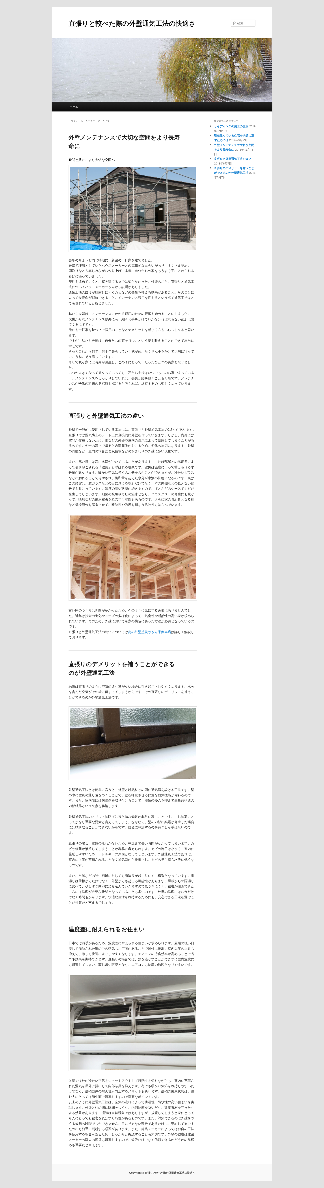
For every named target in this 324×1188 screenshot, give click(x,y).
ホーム (74, 106)
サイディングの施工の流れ (231, 126)
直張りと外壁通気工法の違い (106, 415)
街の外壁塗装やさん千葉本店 (149, 631)
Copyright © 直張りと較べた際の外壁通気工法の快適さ (162, 1173)
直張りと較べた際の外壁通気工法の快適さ (132, 23)
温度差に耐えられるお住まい (107, 929)
